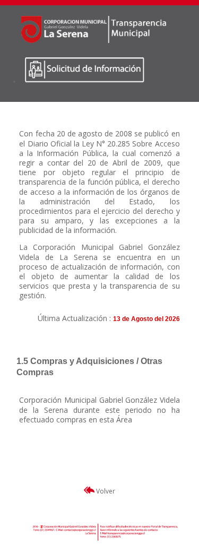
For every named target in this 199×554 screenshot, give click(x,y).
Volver (104, 491)
